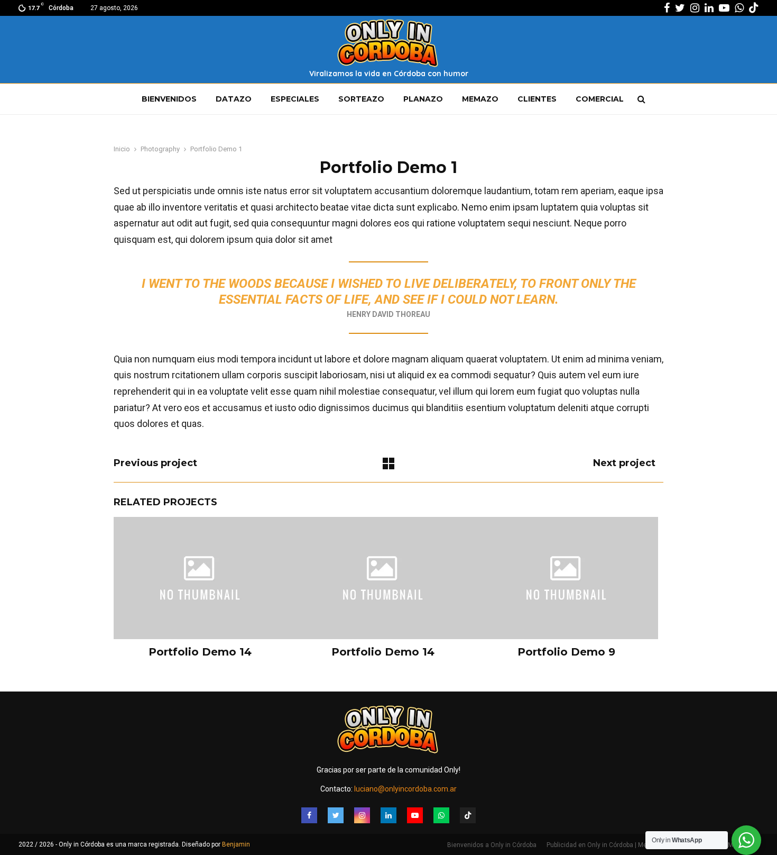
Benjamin (236, 844)
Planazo (423, 99)
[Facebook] (309, 815)
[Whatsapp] (441, 815)
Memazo (480, 99)
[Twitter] (336, 815)
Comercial (600, 99)
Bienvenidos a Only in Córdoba (491, 845)
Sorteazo (361, 99)
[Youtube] (415, 815)
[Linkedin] (388, 815)
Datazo (234, 99)
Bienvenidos (169, 99)
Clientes (537, 99)
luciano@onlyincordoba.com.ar (405, 789)
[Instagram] (362, 815)
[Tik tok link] (753, 8)
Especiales (295, 99)
